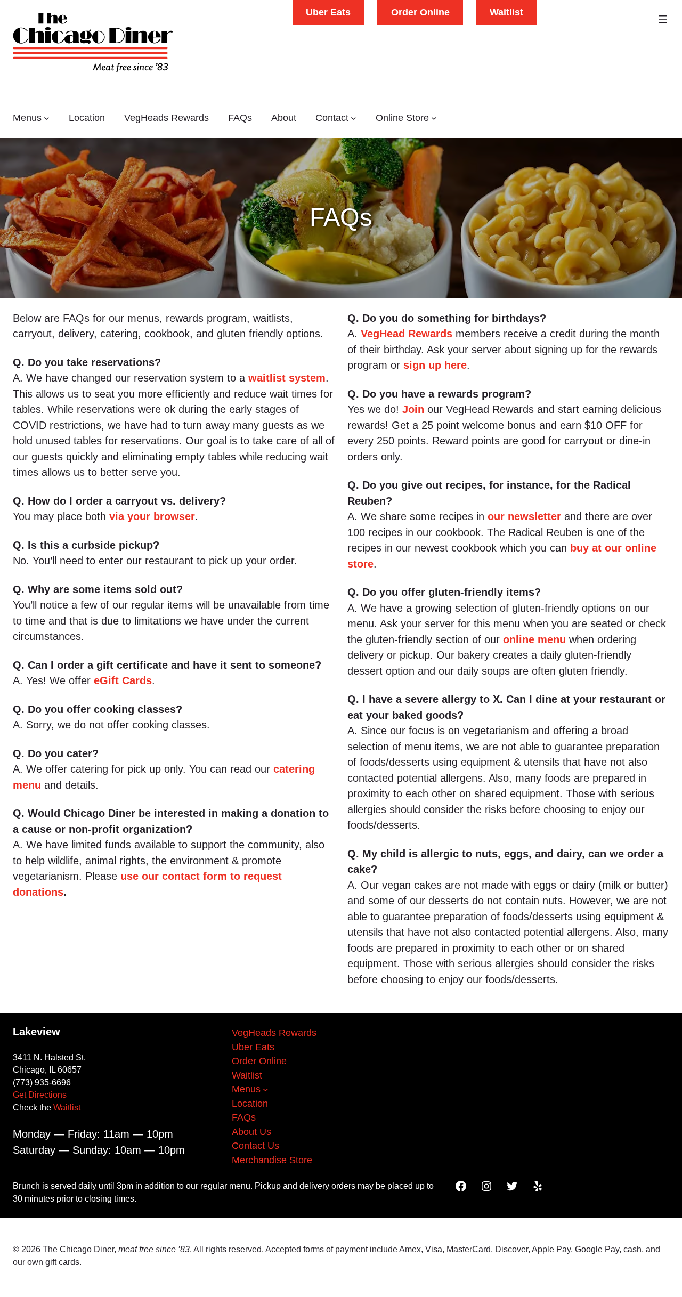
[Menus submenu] (47, 118)
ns (57, 892)
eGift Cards (123, 680)
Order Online (420, 12)
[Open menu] (662, 19)
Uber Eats (328, 12)
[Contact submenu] (353, 118)
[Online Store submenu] (434, 118)
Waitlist (506, 12)
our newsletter (524, 516)
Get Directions (40, 1094)
